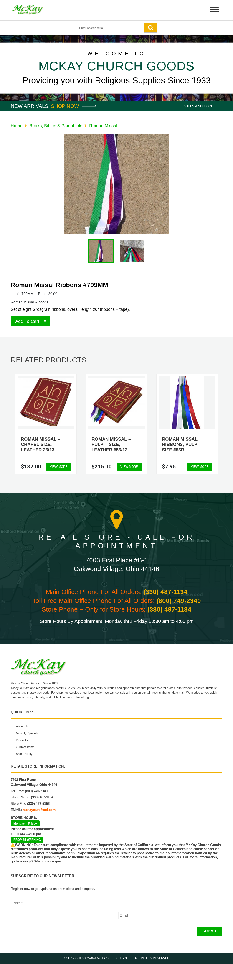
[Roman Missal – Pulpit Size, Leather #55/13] (116, 402)
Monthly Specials (27, 733)
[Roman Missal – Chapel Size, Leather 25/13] (46, 402)
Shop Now (65, 106)
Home (17, 125)
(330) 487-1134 (165, 591)
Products (22, 740)
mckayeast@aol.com (39, 810)
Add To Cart (27, 321)
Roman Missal (103, 125)
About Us (22, 726)
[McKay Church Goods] (28, 10)
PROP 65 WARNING (27, 839)
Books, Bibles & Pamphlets (55, 125)
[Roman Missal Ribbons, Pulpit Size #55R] (187, 402)
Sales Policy (24, 754)
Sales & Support (198, 106)
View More (58, 466)
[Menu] (214, 10)
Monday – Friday (25, 823)
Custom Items (25, 747)
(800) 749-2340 (179, 600)
